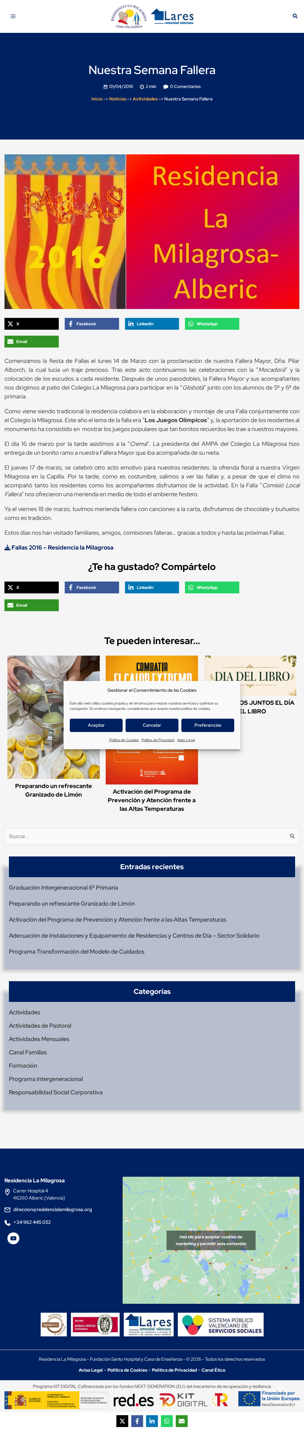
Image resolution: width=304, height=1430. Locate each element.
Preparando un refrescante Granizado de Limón (72, 903)
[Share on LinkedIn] (152, 1421)
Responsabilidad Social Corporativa (56, 1092)
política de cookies (195, 708)
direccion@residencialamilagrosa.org (52, 1209)
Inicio (97, 99)
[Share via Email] (182, 1421)
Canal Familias (28, 1052)
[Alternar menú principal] (13, 16)
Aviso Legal (186, 740)
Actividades (145, 99)
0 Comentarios (185, 86)
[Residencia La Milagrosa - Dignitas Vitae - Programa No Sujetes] (55, 1319)
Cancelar (152, 725)
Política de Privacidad (158, 740)
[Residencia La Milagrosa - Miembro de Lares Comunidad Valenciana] (149, 1319)
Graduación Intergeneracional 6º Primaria (63, 887)
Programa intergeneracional (46, 1079)
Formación (23, 1065)
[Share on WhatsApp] (167, 1421)
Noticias (117, 99)
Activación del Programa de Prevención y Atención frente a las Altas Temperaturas (152, 800)
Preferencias (207, 725)
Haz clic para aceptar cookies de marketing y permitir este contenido (211, 1240)
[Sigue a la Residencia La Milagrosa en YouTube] (13, 1241)
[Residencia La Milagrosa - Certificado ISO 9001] (97, 1319)
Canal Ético (213, 1370)
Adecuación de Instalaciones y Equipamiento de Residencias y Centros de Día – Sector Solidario (134, 935)
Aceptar (96, 725)
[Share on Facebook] (137, 1421)
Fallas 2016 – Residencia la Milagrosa (61, 547)
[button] (295, 16)
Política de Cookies (124, 740)
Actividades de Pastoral (40, 1025)
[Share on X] (122, 1421)
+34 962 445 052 (32, 1222)
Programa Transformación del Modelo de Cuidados (76, 951)
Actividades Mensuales (39, 1039)
